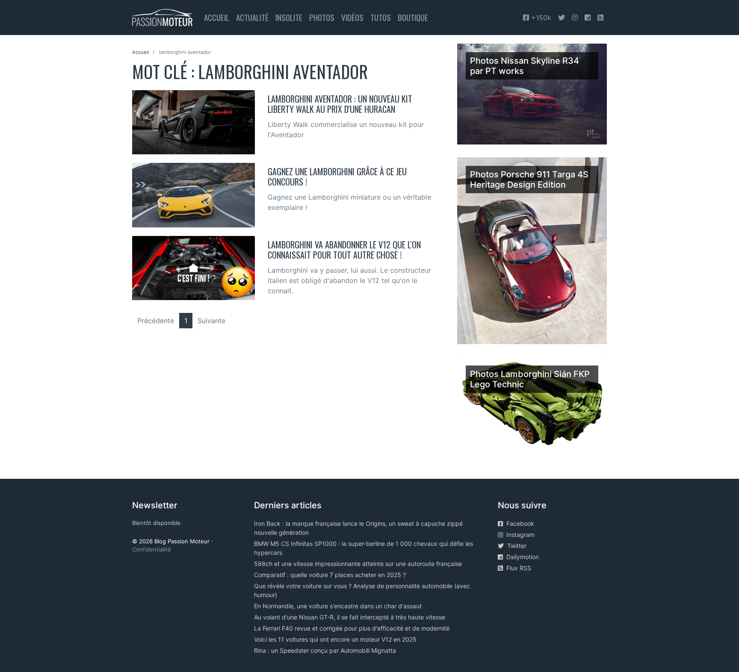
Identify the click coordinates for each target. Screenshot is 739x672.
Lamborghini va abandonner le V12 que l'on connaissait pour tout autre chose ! (344, 249)
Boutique (413, 17)
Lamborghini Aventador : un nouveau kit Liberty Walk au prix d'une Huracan (340, 103)
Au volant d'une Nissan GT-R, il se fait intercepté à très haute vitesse (349, 617)
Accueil (216, 17)
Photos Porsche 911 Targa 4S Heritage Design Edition (529, 179)
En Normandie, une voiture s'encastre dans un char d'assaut (338, 606)
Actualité (252, 17)
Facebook (518, 523)
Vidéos (352, 17)
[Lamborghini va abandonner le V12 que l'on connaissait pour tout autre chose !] (193, 267)
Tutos (380, 17)
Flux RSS (517, 568)
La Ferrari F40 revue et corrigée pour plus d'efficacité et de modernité (351, 628)
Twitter (515, 545)
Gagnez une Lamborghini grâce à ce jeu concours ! (337, 176)
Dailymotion (521, 556)
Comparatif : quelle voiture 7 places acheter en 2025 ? (330, 574)
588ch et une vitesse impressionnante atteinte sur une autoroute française (358, 563)
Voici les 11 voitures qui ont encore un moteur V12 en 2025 (335, 639)
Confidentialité (151, 549)
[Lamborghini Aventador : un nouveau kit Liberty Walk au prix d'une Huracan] (193, 121)
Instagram (519, 534)
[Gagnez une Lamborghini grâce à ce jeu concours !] (193, 194)
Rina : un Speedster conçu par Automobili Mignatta (325, 650)
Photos (321, 17)
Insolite (288, 17)
